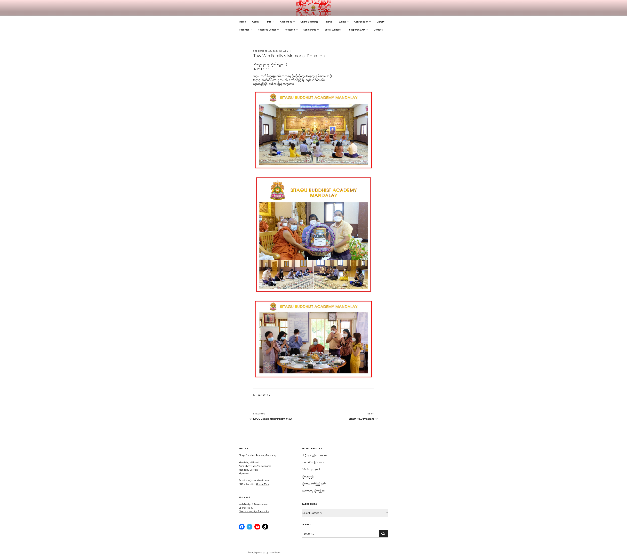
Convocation (361, 21)
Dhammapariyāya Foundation (254, 511)
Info (269, 21)
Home (242, 21)
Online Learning (309, 21)
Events (342, 21)
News (329, 21)
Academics (286, 21)
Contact (378, 29)
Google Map (262, 484)
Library (381, 21)
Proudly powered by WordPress (264, 552)
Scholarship (309, 29)
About (255, 21)
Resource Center (267, 29)
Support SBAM (357, 29)
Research (290, 29)
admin (287, 51)
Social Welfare (333, 29)
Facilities (244, 29)
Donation (264, 395)
